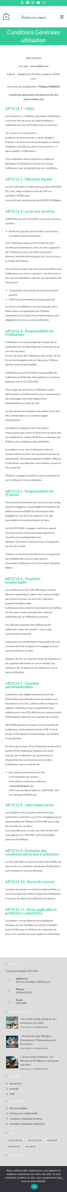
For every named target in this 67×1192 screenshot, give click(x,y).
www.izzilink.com (39, 66)
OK (34, 1186)
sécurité (30, 1146)
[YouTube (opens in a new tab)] (38, 2)
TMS (12, 1094)
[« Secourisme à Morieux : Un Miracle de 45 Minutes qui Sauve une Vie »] (12, 1062)
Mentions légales (18, 1108)
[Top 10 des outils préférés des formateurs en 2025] (12, 1022)
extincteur (35, 1140)
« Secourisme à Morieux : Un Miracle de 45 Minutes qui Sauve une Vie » (39, 1060)
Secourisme (16, 1083)
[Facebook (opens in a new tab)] (27, 2)
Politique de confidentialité (24, 1113)
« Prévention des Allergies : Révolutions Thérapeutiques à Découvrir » (38, 1039)
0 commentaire (40, 1027)
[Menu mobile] (62, 16)
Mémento (14, 1146)
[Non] (62, 1179)
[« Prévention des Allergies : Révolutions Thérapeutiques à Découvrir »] (12, 1042)
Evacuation (15, 1140)
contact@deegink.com (21, 785)
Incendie (14, 1088)
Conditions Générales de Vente (26, 1118)
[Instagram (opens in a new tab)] (32, 2)
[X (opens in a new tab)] (23, 2)
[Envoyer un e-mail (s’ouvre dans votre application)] (43, 2)
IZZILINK (21, 1003)
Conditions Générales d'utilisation (27, 1123)
